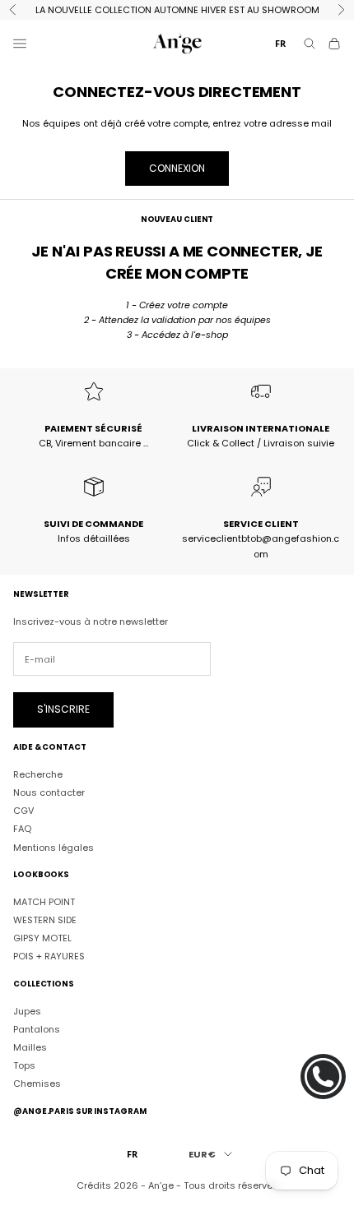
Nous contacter (49, 792)
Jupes (27, 1011)
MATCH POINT (44, 901)
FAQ (22, 828)
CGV (23, 810)
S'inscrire (63, 709)
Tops (24, 1065)
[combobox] (280, 44)
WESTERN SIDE (45, 919)
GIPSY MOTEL (42, 938)
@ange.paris (43, 1111)
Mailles (30, 1047)
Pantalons (36, 1029)
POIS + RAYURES (49, 956)
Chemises (37, 1083)
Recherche (38, 774)
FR (280, 43)
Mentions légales (53, 847)
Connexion (177, 168)
